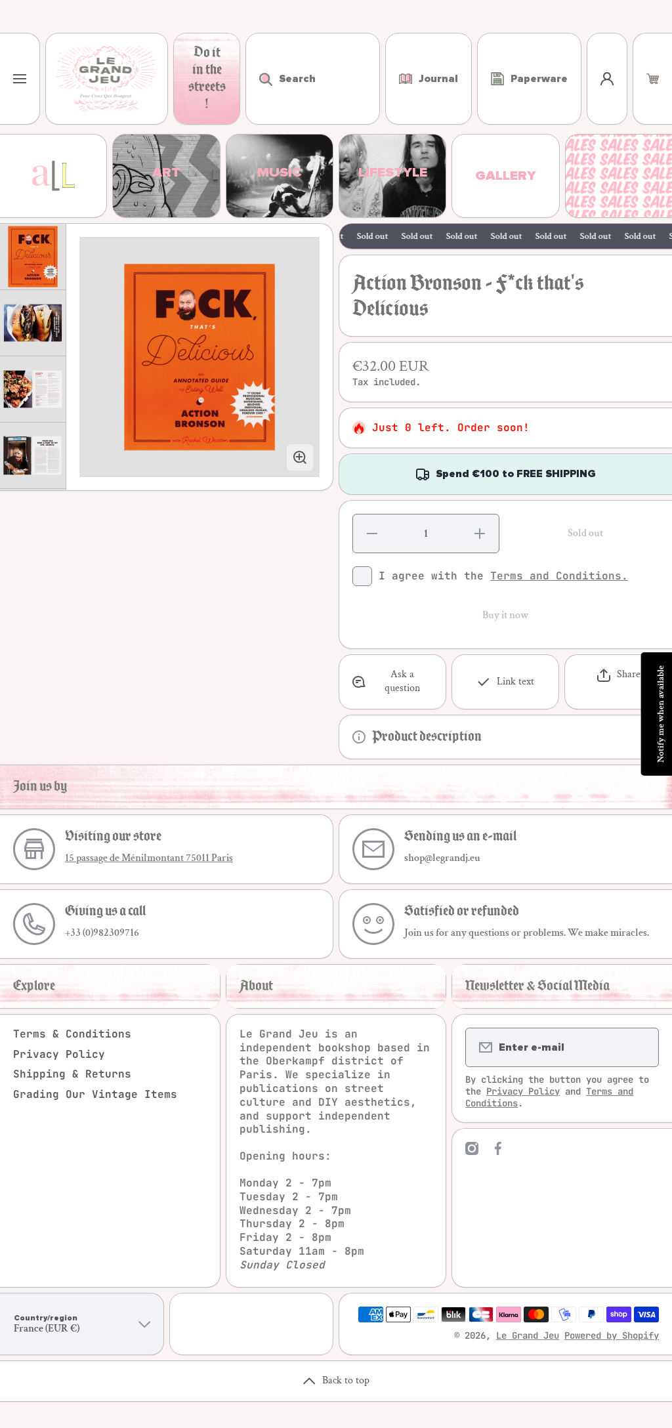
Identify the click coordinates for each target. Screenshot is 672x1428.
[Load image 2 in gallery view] (33, 323)
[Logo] (106, 79)
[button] (652, 78)
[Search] (258, 79)
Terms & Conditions (72, 1034)
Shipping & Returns (72, 1074)
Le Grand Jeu (527, 1335)
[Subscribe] (640, 1047)
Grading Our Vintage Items (95, 1094)
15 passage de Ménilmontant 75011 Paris (149, 858)
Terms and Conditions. (559, 576)
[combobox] (312, 79)
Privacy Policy (59, 1054)
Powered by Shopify (611, 1335)
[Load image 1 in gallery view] (33, 256)
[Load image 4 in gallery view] (33, 455)
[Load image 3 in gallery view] (33, 389)
